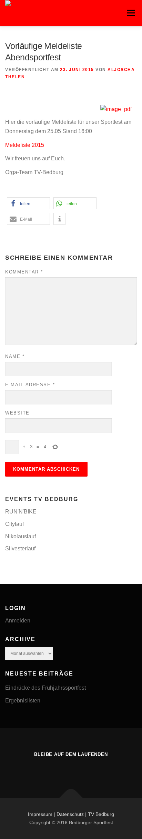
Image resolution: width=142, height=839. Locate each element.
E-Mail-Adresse (30, 384)
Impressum (40, 814)
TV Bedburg (101, 814)
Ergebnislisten (22, 700)
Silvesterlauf (20, 548)
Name (14, 356)
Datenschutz (70, 814)
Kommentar (24, 271)
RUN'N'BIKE (21, 512)
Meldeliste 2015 (24, 145)
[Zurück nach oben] (71, 798)
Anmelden (17, 620)
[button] (28, 203)
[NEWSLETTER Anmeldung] (71, 769)
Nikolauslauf (20, 536)
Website (17, 413)
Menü (131, 13)
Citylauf (14, 524)
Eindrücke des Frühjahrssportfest (45, 688)
